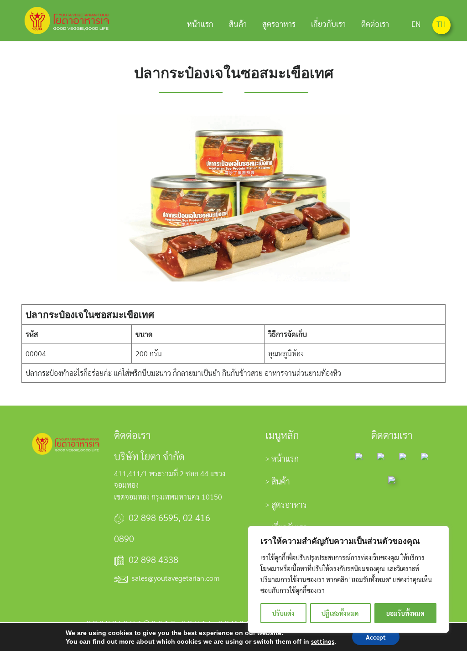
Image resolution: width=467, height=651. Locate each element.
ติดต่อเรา (375, 24)
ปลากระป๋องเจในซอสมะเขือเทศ (233, 73)
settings (322, 641)
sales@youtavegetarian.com (175, 578)
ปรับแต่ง (283, 613)
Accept (376, 637)
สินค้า (238, 24)
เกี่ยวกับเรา (328, 24)
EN (416, 24)
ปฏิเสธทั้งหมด (340, 613)
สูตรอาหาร (279, 24)
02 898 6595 (153, 517)
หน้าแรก (200, 24)
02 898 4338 (153, 559)
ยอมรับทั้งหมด (405, 613)
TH (441, 24)
